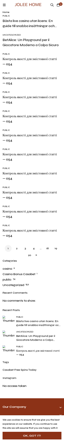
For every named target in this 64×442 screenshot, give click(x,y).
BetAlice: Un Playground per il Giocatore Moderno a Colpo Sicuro (35, 339)
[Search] (52, 5)
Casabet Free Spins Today (20, 369)
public (7, 279)
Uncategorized (13, 285)
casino (7, 269)
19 (56, 248)
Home (6, 12)
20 (29, 255)
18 (47, 248)
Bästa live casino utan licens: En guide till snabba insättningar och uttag (29, 26)
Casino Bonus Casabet (19, 274)
